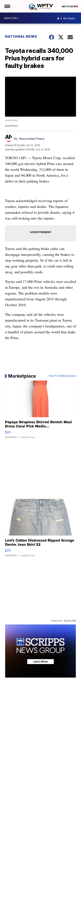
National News (21, 36)
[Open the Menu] (7, 6)
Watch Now (69, 6)
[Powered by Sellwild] (70, 620)
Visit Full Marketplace (62, 376)
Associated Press (31, 139)
